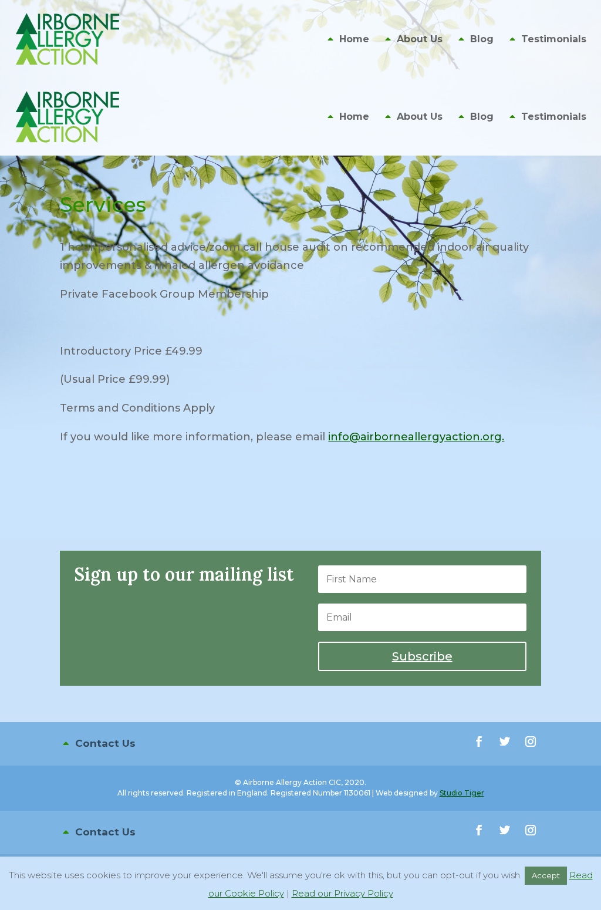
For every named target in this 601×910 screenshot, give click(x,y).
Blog (482, 40)
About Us (420, 40)
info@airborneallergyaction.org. (416, 436)
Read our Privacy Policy (342, 893)
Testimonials (553, 40)
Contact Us (105, 743)
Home (354, 40)
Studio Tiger (462, 792)
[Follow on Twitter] (504, 741)
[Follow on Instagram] (530, 741)
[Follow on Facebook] (478, 741)
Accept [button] (546, 875)
